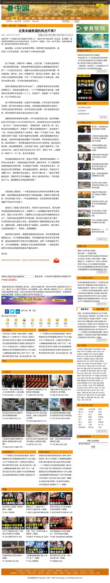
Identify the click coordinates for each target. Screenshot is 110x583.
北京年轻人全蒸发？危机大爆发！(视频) (17, 334)
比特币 (86, 373)
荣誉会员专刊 (84, 51)
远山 (90, 414)
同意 (99, 5)
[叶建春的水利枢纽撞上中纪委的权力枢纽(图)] (37, 376)
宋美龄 (79, 395)
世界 (53, 18)
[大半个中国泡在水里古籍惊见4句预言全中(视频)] (13, 518)
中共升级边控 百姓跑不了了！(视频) (52, 484)
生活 (66, 18)
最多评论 (85, 309)
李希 (34, 395)
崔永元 (84, 366)
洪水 (90, 356)
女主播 (85, 388)
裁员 (30, 512)
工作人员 (46, 421)
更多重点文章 (101, 239)
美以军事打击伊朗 (84, 107)
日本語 (91, 571)
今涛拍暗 (91, 409)
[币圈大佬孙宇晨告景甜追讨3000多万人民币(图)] (61, 376)
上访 (101, 380)
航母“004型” (56, 512)
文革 (86, 400)
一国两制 (104, 368)
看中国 (19, 9)
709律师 (97, 380)
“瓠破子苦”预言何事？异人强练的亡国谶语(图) (99, 194)
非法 (13, 561)
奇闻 (72, 18)
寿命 (83, 400)
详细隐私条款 (21, 5)
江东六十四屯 (92, 383)
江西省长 (22, 447)
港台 (34, 18)
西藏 (10, 418)
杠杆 (78, 373)
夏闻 (100, 414)
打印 (58, 35)
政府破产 (47, 512)
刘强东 (82, 378)
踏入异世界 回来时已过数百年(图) (90, 63)
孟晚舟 (79, 363)
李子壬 (100, 425)
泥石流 (15, 418)
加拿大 (94, 371)
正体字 (46, 537)
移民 (96, 388)
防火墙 (89, 380)
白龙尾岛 (84, 385)
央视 (89, 388)
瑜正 (80, 425)
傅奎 (41, 395)
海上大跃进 (70, 512)
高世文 (11, 447)
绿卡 (95, 390)
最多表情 (100, 309)
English (66, 571)
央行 (101, 371)
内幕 (92, 366)
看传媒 (69, 573)
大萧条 (34, 512)
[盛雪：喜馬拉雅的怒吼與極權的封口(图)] (61, 425)
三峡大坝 (95, 354)
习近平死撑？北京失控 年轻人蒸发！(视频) (55, 478)
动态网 (91, 573)
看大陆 (12, 26)
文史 (59, 18)
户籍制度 (11, 512)
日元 (101, 373)
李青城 (100, 422)
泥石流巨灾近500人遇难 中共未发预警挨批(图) (99, 203)
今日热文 (7, 372)
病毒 (78, 351)
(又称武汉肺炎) (87, 349)
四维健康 (81, 427)
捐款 (35, 571)
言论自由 (80, 388)
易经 (78, 397)
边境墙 (87, 363)
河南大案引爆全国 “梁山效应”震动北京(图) (55, 462)
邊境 (57, 444)
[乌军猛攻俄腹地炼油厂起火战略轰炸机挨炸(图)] (84, 145)
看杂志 (48, 573)
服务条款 (50, 571)
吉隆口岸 (40, 421)
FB (87, 371)
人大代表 (17, 395)
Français (74, 571)
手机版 (40, 35)
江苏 (53, 418)
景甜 (53, 395)
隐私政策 (59, 571)
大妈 (86, 378)
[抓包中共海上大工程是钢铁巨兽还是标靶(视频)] (61, 493)
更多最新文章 (101, 272)
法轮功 (79, 383)
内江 (36, 444)
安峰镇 (68, 418)
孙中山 (98, 392)
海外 (102, 390)
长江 (83, 356)
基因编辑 (83, 380)
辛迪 (100, 427)
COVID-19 (83, 351)
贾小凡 (81, 412)
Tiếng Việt (83, 571)
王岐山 (97, 361)
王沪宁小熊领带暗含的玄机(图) (89, 301)
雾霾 (78, 380)
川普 (94, 349)
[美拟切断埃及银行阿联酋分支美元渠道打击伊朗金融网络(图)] (84, 164)
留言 (54, 35)
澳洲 (83, 392)
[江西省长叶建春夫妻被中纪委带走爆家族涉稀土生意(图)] (13, 425)
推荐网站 (14, 573)
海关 (78, 390)
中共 (88, 361)
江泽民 (79, 366)
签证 (85, 390)
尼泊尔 (7, 418)
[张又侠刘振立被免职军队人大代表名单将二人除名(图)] (13, 376)
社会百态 (26, 21)
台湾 (101, 375)
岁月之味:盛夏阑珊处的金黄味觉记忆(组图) (93, 267)
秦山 (80, 422)
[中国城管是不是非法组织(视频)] (13, 542)
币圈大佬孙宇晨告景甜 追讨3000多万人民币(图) (100, 157)
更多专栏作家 (101, 431)
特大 (62, 35)
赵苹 (100, 419)
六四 (103, 351)
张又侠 (7, 395)
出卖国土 (80, 354)
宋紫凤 (81, 409)
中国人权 (35, 21)
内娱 (62, 395)
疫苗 (86, 356)
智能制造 (55, 561)
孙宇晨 (58, 395)
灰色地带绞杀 (61, 537)
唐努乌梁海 (100, 383)
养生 (90, 400)
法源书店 (41, 573)
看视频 (55, 573)
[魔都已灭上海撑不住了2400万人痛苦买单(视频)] (37, 493)
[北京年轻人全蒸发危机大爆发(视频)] (13, 493)
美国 (27, 18)
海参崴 (97, 375)
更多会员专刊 (101, 71)
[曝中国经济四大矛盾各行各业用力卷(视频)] (61, 542)
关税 (83, 363)
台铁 (90, 354)
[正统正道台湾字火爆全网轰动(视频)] (37, 518)
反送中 (100, 366)
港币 (104, 373)
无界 (97, 573)
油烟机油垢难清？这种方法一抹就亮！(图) (93, 288)
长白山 (79, 385)
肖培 (38, 395)
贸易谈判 (100, 363)
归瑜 (100, 412)
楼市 (83, 375)
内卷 (60, 561)
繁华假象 (40, 512)
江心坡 (90, 385)
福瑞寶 (75, 573)
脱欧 (98, 371)
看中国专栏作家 (85, 405)
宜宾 (40, 444)
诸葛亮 (103, 395)
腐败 (85, 368)
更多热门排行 (101, 304)
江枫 (90, 425)
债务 (105, 371)
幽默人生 (83, 397)
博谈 (40, 18)
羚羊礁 (63, 512)
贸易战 (89, 351)
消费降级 (35, 561)
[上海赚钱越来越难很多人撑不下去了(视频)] (37, 542)
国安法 (79, 356)
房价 (90, 378)
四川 (33, 444)
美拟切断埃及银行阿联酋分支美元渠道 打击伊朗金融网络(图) (100, 166)
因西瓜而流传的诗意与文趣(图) (89, 55)
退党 (101, 359)
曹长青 (91, 427)
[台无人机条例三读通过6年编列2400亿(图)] (84, 220)
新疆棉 (101, 354)
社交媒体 (83, 371)
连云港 (58, 418)
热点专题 (82, 103)
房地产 (79, 375)
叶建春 (30, 395)
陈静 (90, 417)
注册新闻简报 (84, 436)
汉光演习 (80, 359)
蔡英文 (105, 375)
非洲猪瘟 (98, 378)
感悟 (91, 397)
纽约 (46, 18)
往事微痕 (86, 359)
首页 (8, 18)
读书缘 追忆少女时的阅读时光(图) (90, 68)
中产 (93, 375)
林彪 (88, 395)
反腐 (88, 368)
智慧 (88, 397)
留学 (103, 388)
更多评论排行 (101, 340)
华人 (93, 388)
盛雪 (65, 444)
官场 (21, 18)
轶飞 (80, 414)
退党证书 (83, 573)
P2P (106, 378)
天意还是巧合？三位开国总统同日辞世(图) (93, 58)
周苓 (80, 417)
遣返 (81, 390)
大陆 (14, 18)
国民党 (97, 359)
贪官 (104, 366)
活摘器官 (86, 354)
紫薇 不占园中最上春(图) (86, 251)
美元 (81, 373)
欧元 (98, 373)
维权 (92, 380)
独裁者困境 (70, 537)
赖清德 (101, 361)
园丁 (80, 419)
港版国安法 (100, 356)
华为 (81, 368)
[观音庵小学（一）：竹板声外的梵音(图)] (84, 229)
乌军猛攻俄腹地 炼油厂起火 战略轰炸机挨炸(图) (99, 147)
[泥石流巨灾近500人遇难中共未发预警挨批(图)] (13, 399)
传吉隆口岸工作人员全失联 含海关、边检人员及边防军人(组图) (36, 415)
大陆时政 (9, 21)
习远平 (66, 395)
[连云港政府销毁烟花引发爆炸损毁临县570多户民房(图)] (61, 399)
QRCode (24, 310)
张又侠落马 (82, 111)
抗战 (93, 392)
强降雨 (10, 537)
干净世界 (22, 573)
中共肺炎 (80, 349)
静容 (90, 422)
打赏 (49, 35)
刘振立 (11, 395)
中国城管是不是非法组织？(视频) (89, 337)
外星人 (79, 400)
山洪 (19, 418)
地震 (29, 444)
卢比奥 (103, 349)
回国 (88, 390)
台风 (6, 537)
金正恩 (92, 361)
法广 (78, 371)
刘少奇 (92, 395)
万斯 (91, 363)
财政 (86, 375)
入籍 (91, 390)
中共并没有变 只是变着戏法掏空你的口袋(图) (99, 213)
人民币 (94, 373)
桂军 (90, 392)
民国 (87, 392)
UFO (84, 361)
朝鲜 (90, 371)
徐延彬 (7, 447)
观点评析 (17, 21)
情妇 (78, 368)
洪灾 (20, 537)
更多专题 (103, 117)
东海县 (63, 418)
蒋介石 (102, 392)
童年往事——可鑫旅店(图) (87, 253)
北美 (13, 208)
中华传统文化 (38, 537)
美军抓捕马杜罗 (83, 114)
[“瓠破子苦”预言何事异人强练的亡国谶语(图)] (84, 192)
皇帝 (99, 395)
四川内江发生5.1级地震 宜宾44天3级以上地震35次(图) (100, 185)
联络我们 (28, 571)
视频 (79, 18)
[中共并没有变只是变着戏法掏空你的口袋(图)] (84, 211)
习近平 (94, 351)
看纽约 (62, 573)
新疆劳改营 (100, 385)
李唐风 (100, 417)
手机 (95, 397)
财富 (90, 375)
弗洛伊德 (80, 361)
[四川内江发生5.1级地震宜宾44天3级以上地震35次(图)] (37, 425)
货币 (90, 373)
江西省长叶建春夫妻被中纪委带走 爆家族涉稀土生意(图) (12, 441)
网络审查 (84, 383)
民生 (98, 390)
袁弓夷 (94, 356)
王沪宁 (105, 363)
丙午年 (15, 537)
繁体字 (30, 537)
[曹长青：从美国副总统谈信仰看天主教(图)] (84, 127)
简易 (100, 409)
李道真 (91, 412)
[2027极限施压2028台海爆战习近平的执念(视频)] (61, 518)
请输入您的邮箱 (93, 441)
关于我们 (42, 571)
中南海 (89, 366)
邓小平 (84, 395)
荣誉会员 (13, 289)
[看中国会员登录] (92, 28)
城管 (9, 561)
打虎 (91, 368)
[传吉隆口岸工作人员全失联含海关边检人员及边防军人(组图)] (37, 399)
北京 (78, 378)
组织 (17, 561)
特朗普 (98, 349)
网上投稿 (20, 571)
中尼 (53, 444)
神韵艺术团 (31, 573)
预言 (53, 537)
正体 (45, 35)
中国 (7, 51)
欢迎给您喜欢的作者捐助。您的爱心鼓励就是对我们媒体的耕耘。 (26, 260)
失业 (6, 512)
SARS (95, 385)
